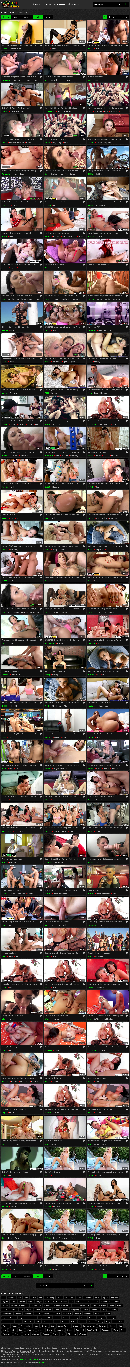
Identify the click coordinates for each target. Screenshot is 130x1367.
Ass (40, 1298)
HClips (47, 800)
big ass (72, 362)
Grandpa (105, 1310)
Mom (57, 1322)
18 (15, 80)
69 (9, 612)
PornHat (47, 236)
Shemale (76, 1326)
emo (11, 236)
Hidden (37, 1314)
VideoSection (92, 424)
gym (57, 456)
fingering (12, 862)
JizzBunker (92, 330)
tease (53, 49)
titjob (12, 487)
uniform (12, 894)
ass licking (55, 80)
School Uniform (64, 1326)
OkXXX (4, 49)
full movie (13, 393)
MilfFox (47, 424)
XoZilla (47, 143)
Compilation (105, 1302)
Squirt (21, 1330)
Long (48, 17)
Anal (19, 1298)
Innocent (78, 1314)
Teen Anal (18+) (93, 1330)
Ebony (5, 1310)
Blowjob (39, 1302)
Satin (53, 1326)
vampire (18, 1238)
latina (13, 1269)
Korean (65, 1318)
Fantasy (13, 1310)
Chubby (88, 1302)
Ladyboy (75, 1318)
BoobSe (4, 424)
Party (108, 1322)
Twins (116, 1330)
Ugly (123, 1330)
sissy (111, 268)
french (28, 143)
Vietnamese (7, 1334)
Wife (62, 1334)
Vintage (17, 1334)
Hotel (58, 1314)
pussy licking (66, 80)
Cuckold (47, 1306)
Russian (44, 1326)
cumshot (11, 299)
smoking (64, 612)
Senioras (48, 1113)
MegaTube (48, 862)
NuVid (47, 925)
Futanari (65, 1310)
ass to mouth (104, 424)
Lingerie (101, 1318)
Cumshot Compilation (62, 1306)
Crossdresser (36, 1306)
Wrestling (82, 1334)
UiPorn (90, 550)
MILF (20, 80)
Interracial (88, 1314)
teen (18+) (115, 456)
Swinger (70, 1330)
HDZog (4, 236)
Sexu (89, 581)
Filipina (29, 1310)
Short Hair (102, 1326)
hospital (30, 894)
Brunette (64, 1302)
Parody (100, 1322)
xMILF (4, 769)
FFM (16, 706)
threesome (76, 299)
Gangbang (75, 1310)
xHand (47, 362)
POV (110, 330)
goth (98, 487)
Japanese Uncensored (28, 1318)
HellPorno (48, 1050)
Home (36, 4)
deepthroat (55, 1019)
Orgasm (91, 1322)
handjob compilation (16, 143)
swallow (54, 174)
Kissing (57, 1318)
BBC (72, 1298)
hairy (16, 174)
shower (98, 456)
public (17, 769)
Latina (83, 1318)
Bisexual (22, 1302)
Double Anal (84, 1306)
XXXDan (91, 174)
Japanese (106, 1314)
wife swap (56, 424)
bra (36, 424)
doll (11, 706)
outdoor (99, 174)
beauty (22, 174)
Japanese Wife (45, 1318)
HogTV (90, 49)
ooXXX (90, 456)
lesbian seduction (16, 49)
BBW (12, 330)
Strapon (41, 1330)
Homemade (48, 1314)
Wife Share (72, 1334)
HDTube (90, 862)
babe (96, 393)
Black (30, 1302)
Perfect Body (118, 1322)
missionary (71, 236)
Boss (47, 1302)
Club (96, 1302)
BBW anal (87, 1298)
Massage (111, 1318)
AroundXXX (49, 581)
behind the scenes (64, 111)
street (98, 769)
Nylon (73, 1322)
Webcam (46, 1334)
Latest (16, 17)
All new (47, 4)
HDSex (4, 362)
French (37, 1310)
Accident (11, 1298)
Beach (97, 1298)
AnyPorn (91, 769)
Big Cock (114, 1298)
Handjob (18, 1314)
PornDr (4, 143)
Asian (34, 1298)
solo (17, 1144)
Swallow (50, 1330)
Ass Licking (50, 1298)
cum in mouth (35, 612)
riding (56, 1050)
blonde (37, 299)
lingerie (12, 268)
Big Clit (105, 1298)
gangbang (113, 111)
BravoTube (5, 205)
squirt (66, 143)
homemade (56, 362)
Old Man (82, 1322)
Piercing (6, 1326)
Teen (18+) (80, 1330)
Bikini (13, 1302)
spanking (21, 424)
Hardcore (28, 1314)
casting (55, 675)
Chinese (79, 1302)
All (38, 17)
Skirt (120, 1326)
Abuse (41, 1362)
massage (103, 393)
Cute (74, 1306)
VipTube (4, 518)
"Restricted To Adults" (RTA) (28, 1359)
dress (104, 1144)
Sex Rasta (10, 4)
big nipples (98, 111)
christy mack (100, 205)
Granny (114, 1310)
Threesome (106, 1330)
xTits (46, 80)
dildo (98, 1238)
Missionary (48, 1322)
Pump (36, 1326)
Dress (112, 1306)
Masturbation (7, 1322)
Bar (66, 1298)
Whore (55, 1334)
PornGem (91, 299)
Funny (56, 1310)
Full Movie (47, 1310)
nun (53, 800)
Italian (97, 1314)
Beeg (89, 80)
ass (53, 925)
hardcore (64, 456)
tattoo (100, 643)
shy (97, 862)
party (54, 143)
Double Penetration (99, 1306)
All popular (59, 4)
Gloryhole (95, 1310)
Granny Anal (7, 1314)
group (35, 80)
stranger (106, 769)
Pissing (14, 1326)
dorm (97, 49)
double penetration (16, 111)
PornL (90, 393)
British (55, 1302)
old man (98, 1113)
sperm (97, 831)
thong (98, 1175)
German (85, 1310)
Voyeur (26, 1334)
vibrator (13, 1207)
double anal (116, 299)
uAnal (47, 518)
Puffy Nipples (26, 1326)
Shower (112, 1326)
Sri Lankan (30, 1330)
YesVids (91, 143)
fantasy (97, 362)
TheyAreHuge (6, 80)
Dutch (119, 1306)
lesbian (99, 236)
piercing (13, 424)
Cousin (5, 1306)
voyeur (97, 1081)
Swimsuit (60, 1330)
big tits (99, 299)
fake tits (60, 643)
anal (53, 518)
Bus (71, 1302)
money (22, 831)
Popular (6, 17)
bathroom (56, 1207)
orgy (106, 111)
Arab (26, 1298)
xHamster (48, 268)
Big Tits (5, 1302)
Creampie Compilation (19, 1306)
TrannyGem (92, 268)
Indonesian (67, 1314)
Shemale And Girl (89, 1326)
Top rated (73, 4)
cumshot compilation (103, 143)
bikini (98, 737)
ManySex (91, 236)
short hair (114, 769)
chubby (80, 236)
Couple (116, 1302)
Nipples (65, 1322)
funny (114, 894)
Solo (4, 1330)
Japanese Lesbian (9, 1318)
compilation (103, 268)
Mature (18, 1322)
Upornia (4, 111)
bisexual (57, 737)
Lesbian (92, 1318)
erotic (122, 111)
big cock (27, 80)
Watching (35, 1334)
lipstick (14, 205)
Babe (59, 1298)
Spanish (12, 1330)
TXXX (47, 49)
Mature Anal (28, 1322)
